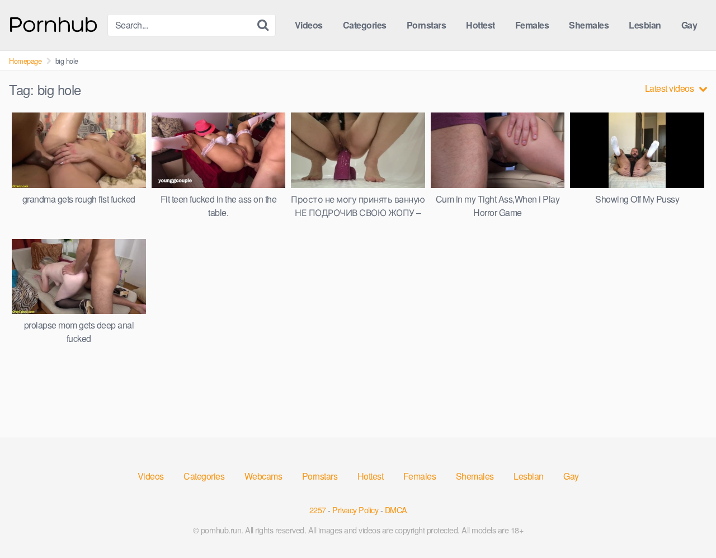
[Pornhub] (53, 23)
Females (532, 24)
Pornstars (426, 24)
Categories (365, 24)
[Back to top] (685, 522)
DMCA (396, 509)
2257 (317, 509)
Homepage (25, 60)
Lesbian (645, 24)
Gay (689, 24)
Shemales (589, 24)
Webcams (263, 476)
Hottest (480, 24)
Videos (309, 24)
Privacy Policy (355, 509)
